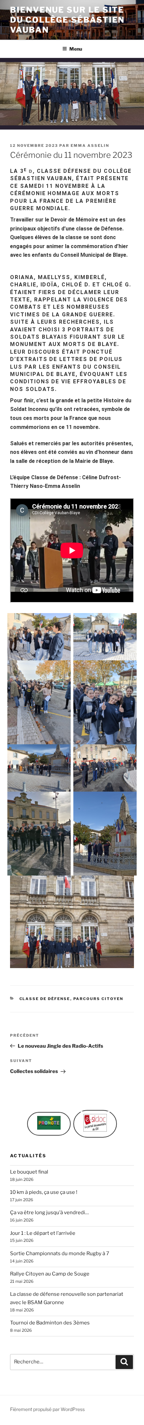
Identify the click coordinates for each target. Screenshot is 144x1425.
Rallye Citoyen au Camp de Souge (49, 1274)
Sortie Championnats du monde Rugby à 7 (59, 1253)
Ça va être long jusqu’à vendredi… (49, 1213)
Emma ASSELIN (90, 145)
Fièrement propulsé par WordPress (47, 1409)
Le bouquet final (29, 1172)
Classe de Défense (44, 998)
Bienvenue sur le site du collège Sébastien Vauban (67, 20)
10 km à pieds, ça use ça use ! (43, 1192)
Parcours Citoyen (98, 998)
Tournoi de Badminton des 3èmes (50, 1323)
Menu (75, 49)
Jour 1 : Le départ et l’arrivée (42, 1233)
